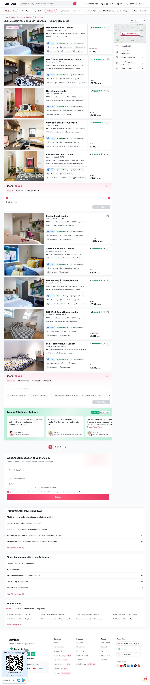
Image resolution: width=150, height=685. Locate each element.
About (56, 643)
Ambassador (81, 660)
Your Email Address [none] (17, 479)
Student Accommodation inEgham (122, 619)
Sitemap (104, 660)
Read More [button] (97, 427)
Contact (104, 647)
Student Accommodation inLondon (18, 614)
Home (6, 17)
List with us (58, 660)
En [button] (121, 4)
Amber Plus (80, 651)
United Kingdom (17, 17)
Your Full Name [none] (15, 470)
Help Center (105, 643)
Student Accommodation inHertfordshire (124, 614)
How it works (59, 647)
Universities (58, 669)
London (29, 17)
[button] (27, 650)
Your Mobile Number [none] (48, 487)
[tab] (10, 191)
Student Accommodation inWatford (87, 614)
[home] (10, 3)
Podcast (79, 643)
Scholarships (81, 664)
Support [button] (107, 4)
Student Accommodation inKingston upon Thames (57, 619)
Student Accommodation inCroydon (18, 619)
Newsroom (80, 647)
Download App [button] (91, 4)
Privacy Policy (106, 655)
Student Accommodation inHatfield (52, 614)
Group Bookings (60, 655)
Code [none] (11, 484)
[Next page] (65, 447)
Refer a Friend (59, 651)
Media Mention (82, 655)
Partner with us (59, 664)
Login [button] (131, 4)
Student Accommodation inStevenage (88, 619)
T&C (102, 651)
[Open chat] (146, 681)
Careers (57, 673)
